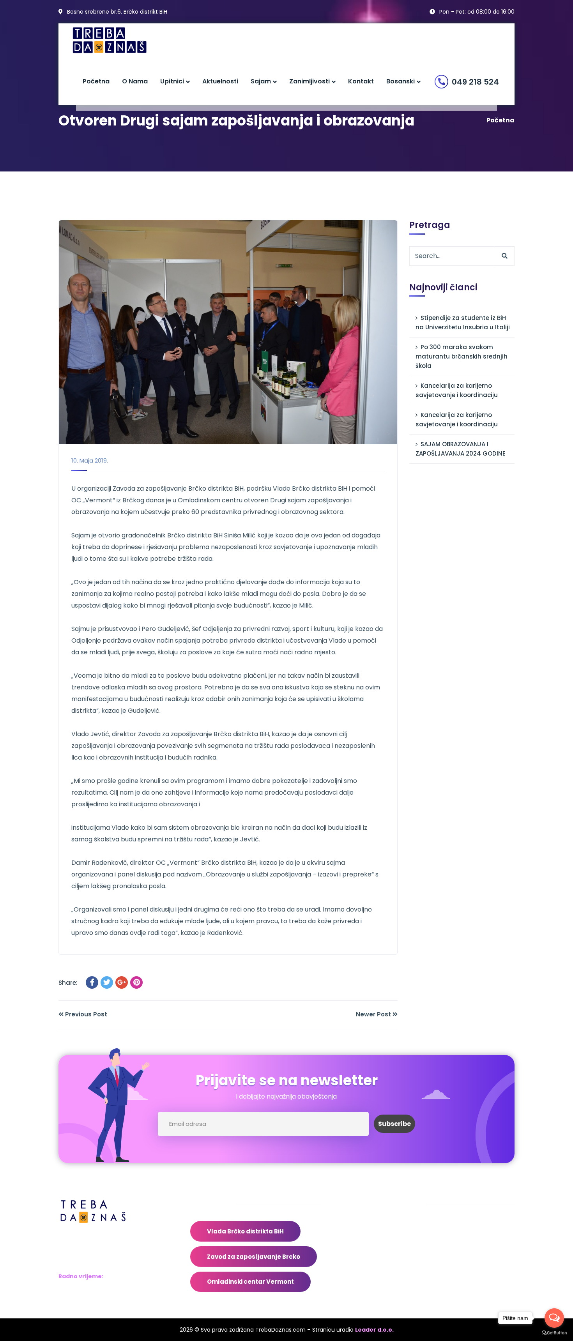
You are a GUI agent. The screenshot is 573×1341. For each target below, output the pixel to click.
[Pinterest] (136, 982)
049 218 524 (475, 82)
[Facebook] (92, 982)
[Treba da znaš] (117, 40)
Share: (68, 983)
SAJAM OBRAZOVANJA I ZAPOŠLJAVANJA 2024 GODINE (461, 449)
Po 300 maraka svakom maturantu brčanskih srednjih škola (462, 356)
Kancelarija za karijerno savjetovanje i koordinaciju (457, 390)
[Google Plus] (121, 982)
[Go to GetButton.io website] (554, 1333)
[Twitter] (107, 982)
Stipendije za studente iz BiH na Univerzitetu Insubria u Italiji (463, 322)
